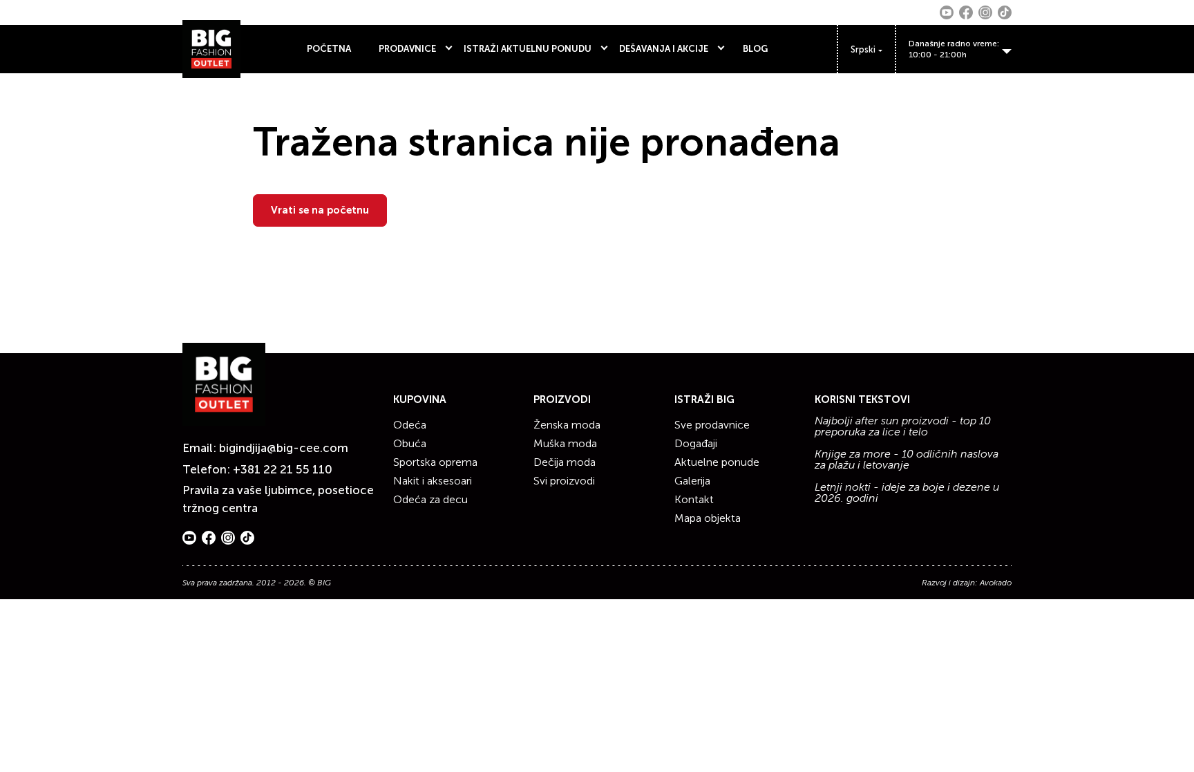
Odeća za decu (430, 499)
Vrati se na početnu (320, 210)
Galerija (692, 480)
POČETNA (329, 49)
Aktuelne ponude (716, 462)
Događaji (695, 443)
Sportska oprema (435, 462)
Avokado (996, 582)
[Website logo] (211, 49)
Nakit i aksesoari (432, 480)
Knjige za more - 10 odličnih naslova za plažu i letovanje (906, 460)
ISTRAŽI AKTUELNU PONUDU (527, 49)
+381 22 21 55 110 (282, 469)
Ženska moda (566, 424)
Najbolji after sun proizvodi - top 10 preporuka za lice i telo (903, 426)
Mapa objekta (707, 518)
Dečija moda (564, 462)
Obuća (409, 443)
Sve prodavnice (712, 424)
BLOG (755, 49)
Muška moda (565, 443)
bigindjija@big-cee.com (283, 448)
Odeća (409, 424)
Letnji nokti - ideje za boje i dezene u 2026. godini (907, 493)
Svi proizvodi (564, 480)
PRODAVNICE (407, 49)
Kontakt (694, 499)
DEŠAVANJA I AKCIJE (663, 49)
